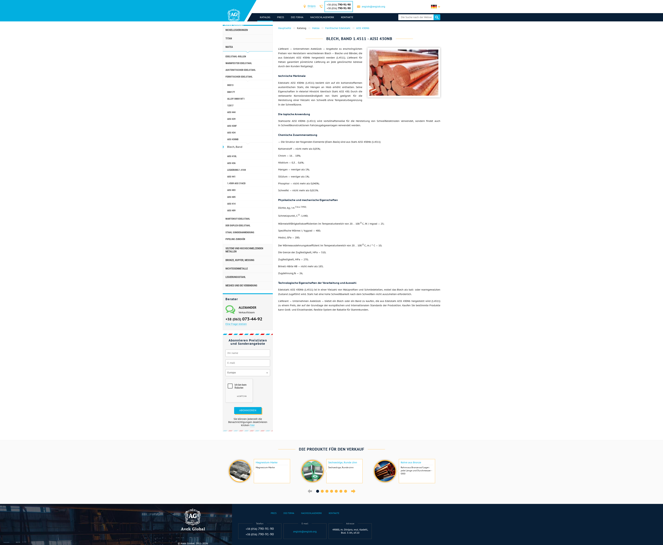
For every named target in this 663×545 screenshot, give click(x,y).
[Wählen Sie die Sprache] (435, 6)
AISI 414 (231, 203)
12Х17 (230, 105)
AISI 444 (231, 112)
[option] (259, 471)
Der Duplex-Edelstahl (237, 225)
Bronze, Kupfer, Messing (239, 260)
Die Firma (297, 17)
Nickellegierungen (236, 30)
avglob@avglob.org (373, 6)
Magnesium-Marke (266, 462)
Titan (228, 38)
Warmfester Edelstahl (238, 63)
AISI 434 (231, 132)
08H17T (231, 92)
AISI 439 (231, 119)
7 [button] (345, 491)
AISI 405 (231, 197)
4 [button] (331, 491)
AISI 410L (232, 156)
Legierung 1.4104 (236, 169)
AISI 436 (231, 163)
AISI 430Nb (232, 139)
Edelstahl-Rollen (235, 56)
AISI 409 (231, 210)
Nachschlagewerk (322, 17)
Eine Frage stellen (236, 324)
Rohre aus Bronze (411, 462)
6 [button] (340, 491)
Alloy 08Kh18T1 (236, 98)
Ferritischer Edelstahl (239, 76)
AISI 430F (232, 125)
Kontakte (347, 17)
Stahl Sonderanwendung (239, 232)
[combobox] (312, 6)
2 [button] (322, 491)
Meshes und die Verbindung (241, 285)
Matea (229, 47)
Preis (280, 17)
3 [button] (326, 491)
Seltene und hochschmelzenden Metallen (244, 250)
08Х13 (230, 85)
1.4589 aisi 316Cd (236, 183)
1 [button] (317, 491)
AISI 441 (231, 176)
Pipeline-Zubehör (235, 239)
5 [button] (336, 491)
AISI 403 (231, 190)
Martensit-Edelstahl (237, 218)
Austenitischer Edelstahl (240, 70)
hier (252, 425)
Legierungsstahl (235, 277)
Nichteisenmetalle (236, 268)
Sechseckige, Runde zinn (342, 462)
